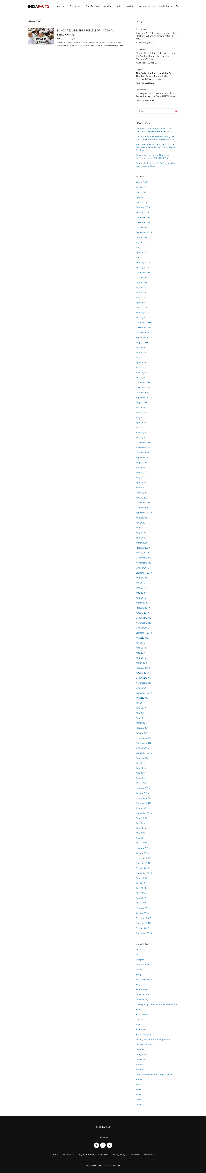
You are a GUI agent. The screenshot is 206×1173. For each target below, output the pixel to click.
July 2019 (140, 582)
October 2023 (142, 332)
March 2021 (142, 487)
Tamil (138, 1089)
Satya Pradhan (149, 43)
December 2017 (143, 677)
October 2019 (142, 567)
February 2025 (143, 262)
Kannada (140, 1064)
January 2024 (142, 317)
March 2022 (142, 427)
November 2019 (143, 562)
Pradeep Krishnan (151, 63)
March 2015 (142, 843)
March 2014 (142, 903)
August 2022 (142, 402)
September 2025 (144, 232)
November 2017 (143, 683)
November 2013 (143, 923)
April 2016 (141, 778)
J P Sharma (60, 39)
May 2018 (141, 652)
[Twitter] (109, 1145)
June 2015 (141, 828)
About (55, 1154)
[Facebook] (103, 1145)
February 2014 (143, 908)
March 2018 (142, 663)
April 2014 (141, 898)
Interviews (107, 6)
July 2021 (140, 467)
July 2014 (140, 883)
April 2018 (141, 657)
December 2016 (143, 738)
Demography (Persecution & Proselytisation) (156, 1004)
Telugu (139, 1094)
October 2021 (142, 452)
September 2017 (144, 693)
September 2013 (144, 933)
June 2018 (141, 647)
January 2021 (142, 497)
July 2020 (140, 522)
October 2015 (142, 808)
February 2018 (143, 668)
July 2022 (140, 407)
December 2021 (143, 442)
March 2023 (142, 367)
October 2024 (142, 277)
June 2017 (141, 708)
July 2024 (140, 287)
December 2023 (143, 322)
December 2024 (143, 272)
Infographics (142, 1054)
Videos (120, 6)
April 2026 (141, 197)
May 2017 (141, 713)
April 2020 (141, 537)
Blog (138, 984)
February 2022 (143, 432)
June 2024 (141, 292)
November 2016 (143, 743)
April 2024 (141, 302)
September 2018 (144, 632)
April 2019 (141, 597)
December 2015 (143, 798)
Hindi (138, 1024)
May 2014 (141, 893)
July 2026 (140, 187)
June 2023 (141, 352)
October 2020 (142, 507)
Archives (131, 6)
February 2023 (143, 372)
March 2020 (142, 542)
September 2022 (144, 397)
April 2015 (141, 838)
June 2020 (141, 527)
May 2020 (141, 532)
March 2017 (142, 723)
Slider (138, 1084)
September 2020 (144, 512)
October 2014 (142, 868)
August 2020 (142, 517)
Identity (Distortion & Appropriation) (153, 1039)
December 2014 (143, 858)
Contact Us (134, 1154)
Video (139, 1099)
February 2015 (143, 848)
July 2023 (140, 347)
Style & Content (86, 1154)
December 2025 (143, 217)
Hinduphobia (165, 6)
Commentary (76, 6)
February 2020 (143, 547)
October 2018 (142, 627)
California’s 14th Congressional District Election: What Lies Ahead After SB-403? (156, 35)
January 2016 (142, 793)
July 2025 (140, 242)
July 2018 (140, 643)
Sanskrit (139, 1079)
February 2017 (143, 728)
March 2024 (142, 307)
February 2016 (143, 788)
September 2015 (144, 813)
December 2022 (143, 382)
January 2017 (142, 733)
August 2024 (142, 282)
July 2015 (140, 823)
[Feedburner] (96, 1145)
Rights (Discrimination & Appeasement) (154, 1074)
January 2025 (142, 267)
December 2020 (143, 502)
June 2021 (141, 472)
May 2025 (141, 247)
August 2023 (142, 342)
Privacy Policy (119, 1154)
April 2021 (141, 482)
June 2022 (141, 412)
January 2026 (142, 212)
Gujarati (139, 1019)
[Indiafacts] (38, 6)
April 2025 (141, 252)
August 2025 (142, 237)
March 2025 (142, 257)
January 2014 (142, 913)
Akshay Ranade (149, 100)
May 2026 (141, 192)
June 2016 (141, 768)
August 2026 (142, 182)
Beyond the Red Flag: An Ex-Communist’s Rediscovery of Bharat (155, 164)
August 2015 (142, 818)
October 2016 (142, 748)
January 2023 (142, 377)
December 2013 (143, 918)
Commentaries (141, 29)
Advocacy (140, 949)
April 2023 (141, 362)
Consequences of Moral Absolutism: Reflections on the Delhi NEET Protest (156, 95)
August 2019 (142, 577)
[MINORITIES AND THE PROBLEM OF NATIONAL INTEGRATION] (41, 36)
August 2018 (142, 637)
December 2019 (143, 557)
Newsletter (149, 1154)
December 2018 (143, 617)
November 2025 (143, 222)
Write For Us (68, 1154)
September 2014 (144, 873)
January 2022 (142, 437)
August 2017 (142, 697)
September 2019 (144, 572)
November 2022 (143, 387)
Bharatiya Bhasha (144, 979)
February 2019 (143, 607)
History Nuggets (143, 1034)
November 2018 (143, 623)
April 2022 (141, 422)
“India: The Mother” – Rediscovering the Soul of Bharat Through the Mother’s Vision (155, 56)
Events (139, 1009)
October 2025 (142, 227)
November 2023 (143, 327)
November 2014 (143, 863)
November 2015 (143, 803)
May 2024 (141, 297)
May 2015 (141, 833)
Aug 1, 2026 (140, 83)
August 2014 (142, 878)
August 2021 (142, 462)
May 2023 (141, 357)
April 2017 (141, 718)
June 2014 (141, 888)
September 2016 (144, 753)
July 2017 (140, 703)
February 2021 (143, 492)
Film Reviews (142, 1014)
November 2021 (143, 447)
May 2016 (141, 773)
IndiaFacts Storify (144, 1044)
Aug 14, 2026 (140, 43)
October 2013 (142, 928)
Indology (140, 1049)
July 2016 (140, 763)
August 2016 (142, 758)
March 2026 (142, 202)
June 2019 (141, 587)
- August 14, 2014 (71, 39)
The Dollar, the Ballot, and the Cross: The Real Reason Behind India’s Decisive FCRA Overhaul (155, 76)
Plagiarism (103, 1154)
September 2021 (144, 457)
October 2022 (142, 392)
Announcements (147, 6)
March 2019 (142, 602)
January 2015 (142, 853)
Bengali (139, 974)
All (137, 954)
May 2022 (141, 417)
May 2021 (141, 477)
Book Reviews (92, 6)
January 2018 (142, 672)
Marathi (139, 1069)
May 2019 (141, 592)
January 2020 (142, 552)
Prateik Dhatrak (149, 83)
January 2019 (142, 612)
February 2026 (143, 207)
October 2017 (142, 688)
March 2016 (142, 783)
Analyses (61, 6)
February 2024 (143, 312)
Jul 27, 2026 (140, 100)
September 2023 (144, 337)
